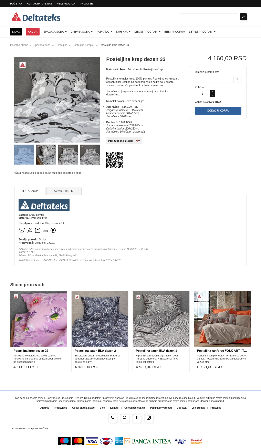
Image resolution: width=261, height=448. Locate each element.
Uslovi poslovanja (134, 408)
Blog (102, 408)
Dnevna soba (80, 31)
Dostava (182, 408)
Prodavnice (60, 408)
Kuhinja (122, 31)
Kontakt (114, 408)
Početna (16, 3)
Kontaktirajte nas (39, 3)
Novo (16, 31)
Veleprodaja (66, 3)
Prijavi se (86, 3)
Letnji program (201, 31)
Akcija (33, 31)
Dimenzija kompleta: (207, 71)
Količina (199, 87)
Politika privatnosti (161, 408)
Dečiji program (146, 31)
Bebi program (174, 31)
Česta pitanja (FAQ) (83, 408)
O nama (44, 408)
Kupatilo (103, 31)
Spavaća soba (53, 31)
